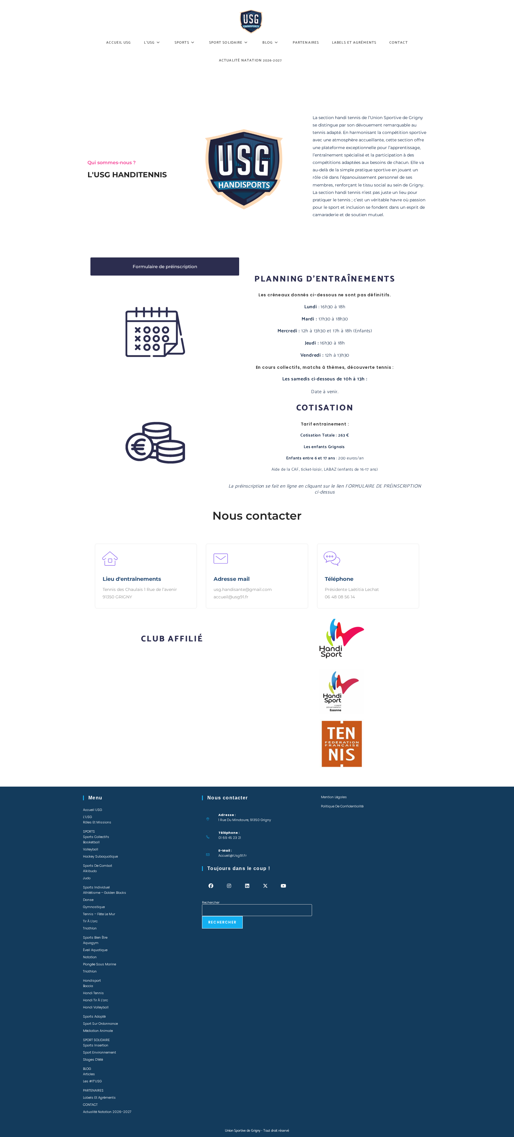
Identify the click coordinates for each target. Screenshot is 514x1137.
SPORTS (89, 831)
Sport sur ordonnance (100, 1023)
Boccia (88, 985)
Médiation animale (98, 1030)
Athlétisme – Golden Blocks (104, 892)
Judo (86, 878)
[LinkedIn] (247, 886)
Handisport (92, 980)
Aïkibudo (90, 871)
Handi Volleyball (96, 1007)
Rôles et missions (97, 822)
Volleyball (90, 849)
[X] (265, 886)
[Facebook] (211, 886)
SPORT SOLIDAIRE (96, 1040)
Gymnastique (94, 906)
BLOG (87, 1068)
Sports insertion (95, 1045)
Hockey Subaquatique (100, 856)
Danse (88, 899)
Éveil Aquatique (95, 950)
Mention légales (334, 797)
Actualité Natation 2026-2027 (107, 1111)
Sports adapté (94, 1016)
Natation (90, 957)
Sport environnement (99, 1052)
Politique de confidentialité (342, 806)
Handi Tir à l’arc (95, 1000)
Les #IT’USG (92, 1081)
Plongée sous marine (99, 964)
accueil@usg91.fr (232, 855)
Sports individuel (96, 887)
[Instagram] (229, 886)
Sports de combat (97, 865)
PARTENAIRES (93, 1090)
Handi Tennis (93, 993)
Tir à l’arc (90, 921)
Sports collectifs (96, 836)
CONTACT (90, 1104)
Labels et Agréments (99, 1097)
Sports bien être (95, 937)
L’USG (87, 817)
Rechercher (211, 902)
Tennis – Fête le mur (99, 914)
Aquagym (90, 942)
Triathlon (90, 928)
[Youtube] (283, 886)
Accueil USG (92, 809)
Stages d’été (93, 1059)
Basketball (91, 842)
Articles (89, 1074)
